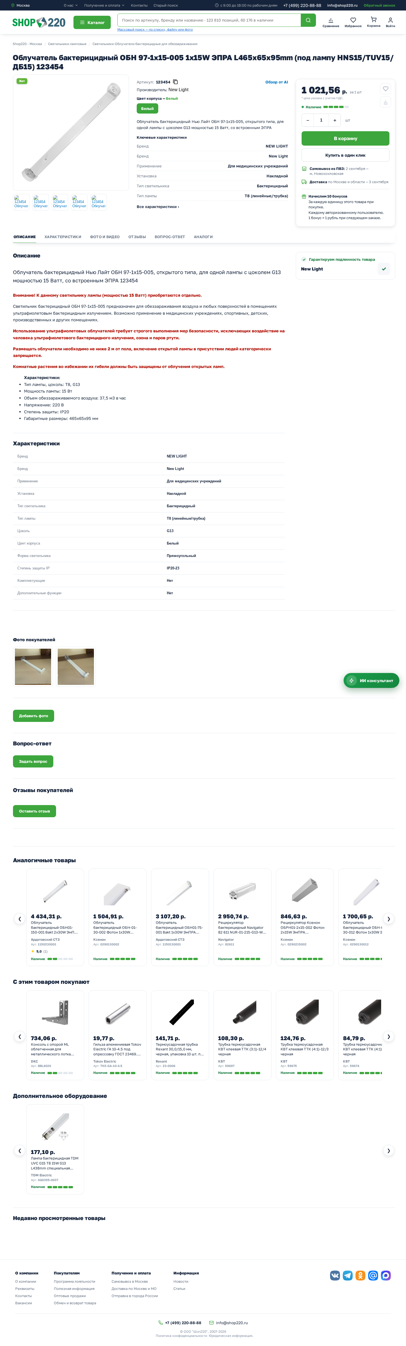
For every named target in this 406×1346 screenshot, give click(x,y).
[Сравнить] (385, 101)
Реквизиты (24, 1288)
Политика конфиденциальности (181, 1336)
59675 (292, 1066)
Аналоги (203, 237)
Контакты (139, 5)
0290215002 (297, 944)
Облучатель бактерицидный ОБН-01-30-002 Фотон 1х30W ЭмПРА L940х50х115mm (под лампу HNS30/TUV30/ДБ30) (117, 927)
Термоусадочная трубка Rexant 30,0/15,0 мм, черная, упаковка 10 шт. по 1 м (179, 1049)
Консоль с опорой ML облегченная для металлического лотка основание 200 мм (51, 1049)
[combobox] (37, 5)
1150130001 (172, 944)
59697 (229, 1066)
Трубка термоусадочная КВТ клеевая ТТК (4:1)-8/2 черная (366, 1049)
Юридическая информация (230, 1336)
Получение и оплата (102, 5)
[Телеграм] (348, 1276)
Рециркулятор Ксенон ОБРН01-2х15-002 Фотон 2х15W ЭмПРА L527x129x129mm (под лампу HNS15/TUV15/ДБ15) (304, 927)
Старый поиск (166, 5)
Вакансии (23, 1303)
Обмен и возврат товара (75, 1303)
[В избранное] (385, 88)
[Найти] (308, 20)
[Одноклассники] (360, 1276)
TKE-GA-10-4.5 (111, 1066)
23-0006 (169, 1066)
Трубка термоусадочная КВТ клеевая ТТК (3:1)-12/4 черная (242, 1049)
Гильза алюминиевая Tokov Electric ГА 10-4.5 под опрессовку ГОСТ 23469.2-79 (117, 1049)
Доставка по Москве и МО (134, 1288)
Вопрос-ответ (170, 237)
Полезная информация (74, 1288)
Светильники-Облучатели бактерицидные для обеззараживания (145, 44)
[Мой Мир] (373, 1276)
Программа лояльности (74, 1281)
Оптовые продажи (70, 1296)
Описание (25, 237)
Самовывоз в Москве (130, 1281)
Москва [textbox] (23, 5)
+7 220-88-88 (302, 5)
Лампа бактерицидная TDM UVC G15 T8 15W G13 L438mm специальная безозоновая (54, 1163)
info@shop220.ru (342, 5)
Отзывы (137, 237)
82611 (229, 944)
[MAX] (386, 1276)
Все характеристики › (158, 206)
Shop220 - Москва (27, 44)
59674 (354, 1066)
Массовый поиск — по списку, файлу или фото (155, 29)
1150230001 (47, 944)
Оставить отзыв (34, 811)
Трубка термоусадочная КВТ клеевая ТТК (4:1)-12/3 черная (305, 1049)
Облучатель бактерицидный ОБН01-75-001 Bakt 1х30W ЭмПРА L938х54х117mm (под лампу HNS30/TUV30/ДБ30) (179, 927)
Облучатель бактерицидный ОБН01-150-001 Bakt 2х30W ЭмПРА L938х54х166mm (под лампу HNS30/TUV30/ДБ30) (55, 927)
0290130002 (109, 944)
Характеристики (62, 237)
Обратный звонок (379, 5)
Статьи (179, 1288)
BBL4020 (44, 1066)
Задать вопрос (33, 761)
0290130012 (359, 944)
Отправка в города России (135, 1296)
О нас (68, 5)
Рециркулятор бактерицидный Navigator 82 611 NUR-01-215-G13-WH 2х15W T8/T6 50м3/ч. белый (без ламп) (241, 927)
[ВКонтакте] (335, 1276)
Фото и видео (105, 237)
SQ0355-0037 (48, 1180)
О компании (25, 1281)
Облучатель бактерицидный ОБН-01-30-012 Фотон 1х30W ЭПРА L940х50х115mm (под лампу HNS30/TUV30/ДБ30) (366, 927)
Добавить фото (33, 715)
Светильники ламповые (67, 44)
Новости (180, 1281)
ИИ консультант (376, 680)
